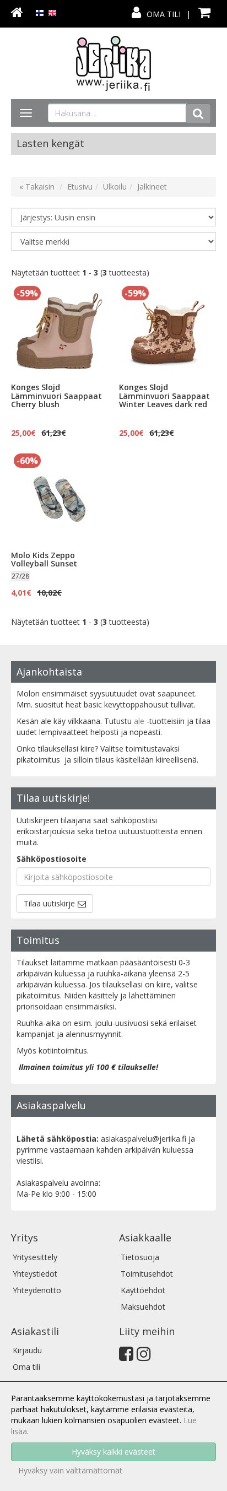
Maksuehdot (143, 1306)
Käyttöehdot (143, 1290)
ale (139, 721)
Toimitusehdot (147, 1273)
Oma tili (164, 14)
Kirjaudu (27, 1350)
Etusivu (80, 186)
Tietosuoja (140, 1257)
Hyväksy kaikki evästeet (113, 1451)
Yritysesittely (35, 1257)
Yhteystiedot (35, 1273)
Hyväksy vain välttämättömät (70, 1470)
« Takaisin (37, 186)
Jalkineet (152, 186)
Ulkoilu (115, 186)
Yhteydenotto (37, 1290)
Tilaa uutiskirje (49, 903)
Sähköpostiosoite (52, 858)
